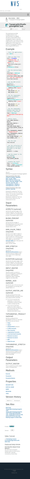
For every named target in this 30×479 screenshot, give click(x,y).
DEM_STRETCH (10, 180)
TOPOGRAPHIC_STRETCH (12, 185)
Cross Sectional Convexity (14, 334)
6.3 (12, 430)
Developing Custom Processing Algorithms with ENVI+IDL (12, 440)
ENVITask (17, 73)
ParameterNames (10, 378)
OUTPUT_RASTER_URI (12, 183)
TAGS (7, 393)
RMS (8, 339)
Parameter (8, 376)
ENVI (11, 53)
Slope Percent (11, 341)
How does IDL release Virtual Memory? (12, 447)
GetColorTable (9, 240)
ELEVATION (17, 180)
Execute (8, 374)
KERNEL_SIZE (18, 181)
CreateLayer (18, 164)
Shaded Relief (11, 326)
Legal (14, 470)
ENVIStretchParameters (13, 86)
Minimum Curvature (12, 336)
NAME (7, 389)
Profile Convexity (11, 328)
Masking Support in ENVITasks (14, 417)
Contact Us (14, 472)
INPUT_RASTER (10, 181)
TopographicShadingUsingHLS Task (14, 409)
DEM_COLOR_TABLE (11, 178)
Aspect (9, 325)
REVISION (8, 391)
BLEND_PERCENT (15, 177)
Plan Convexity (11, 330)
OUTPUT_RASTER (10, 189)
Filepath (14, 58)
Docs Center (12, 18)
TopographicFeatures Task (16, 414)
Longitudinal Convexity (13, 332)
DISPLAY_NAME (10, 387)
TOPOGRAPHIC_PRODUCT (13, 184)
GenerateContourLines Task (13, 416)
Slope (8, 323)
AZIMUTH (8, 177)
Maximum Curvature (12, 337)
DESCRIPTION (9, 385)
